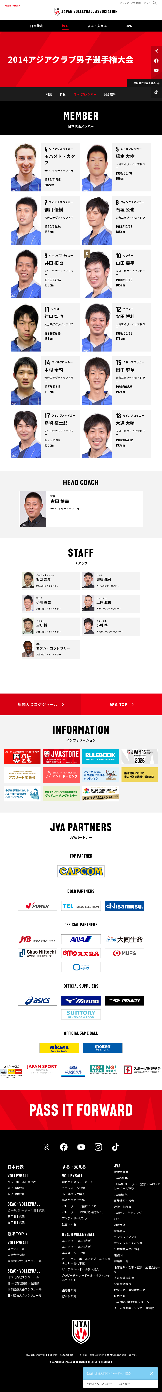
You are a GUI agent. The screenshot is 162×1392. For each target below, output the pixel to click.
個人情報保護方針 (35, 1354)
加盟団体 (119, 1225)
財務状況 (119, 1231)
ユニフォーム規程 (73, 1188)
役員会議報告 (122, 1284)
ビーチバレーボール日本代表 (26, 1210)
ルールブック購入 (73, 1194)
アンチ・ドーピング (75, 1218)
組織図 (118, 1255)
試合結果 (110, 94)
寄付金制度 (121, 1172)
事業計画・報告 (124, 1201)
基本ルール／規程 (73, 1253)
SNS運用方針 (67, 1354)
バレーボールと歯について (79, 1206)
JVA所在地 (121, 1195)
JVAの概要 (121, 1178)
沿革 (117, 1219)
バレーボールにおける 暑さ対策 (82, 1212)
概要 (49, 94)
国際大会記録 (16, 1255)
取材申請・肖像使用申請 (129, 1290)
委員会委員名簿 (124, 1278)
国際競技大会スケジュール (24, 1289)
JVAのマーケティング (128, 1213)
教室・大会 (69, 1224)
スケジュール (16, 1249)
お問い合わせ (96, 1354)
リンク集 (82, 1354)
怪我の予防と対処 (73, 1200)
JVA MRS (136, 2)
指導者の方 (69, 1290)
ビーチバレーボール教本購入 (80, 1269)
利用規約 (53, 1354)
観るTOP (16, 1233)
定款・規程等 (122, 1207)
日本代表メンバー (84, 94)
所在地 (133, 1354)
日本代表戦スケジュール (23, 1277)
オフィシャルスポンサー (129, 1243)
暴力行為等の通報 (117, 1354)
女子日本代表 (16, 1194)
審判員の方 (69, 1296)
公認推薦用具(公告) (126, 1249)
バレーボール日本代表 (22, 1182)
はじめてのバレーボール (77, 1182)
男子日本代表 (16, 1188)
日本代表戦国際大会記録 (23, 1283)
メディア (124, 2)
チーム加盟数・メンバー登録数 (134, 1308)
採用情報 (119, 1296)
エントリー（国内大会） (77, 1241)
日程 (63, 94)
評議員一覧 (121, 1261)
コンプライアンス (125, 1237)
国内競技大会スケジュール (24, 1261)
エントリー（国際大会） (77, 1247)
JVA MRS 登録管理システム (131, 1302)
